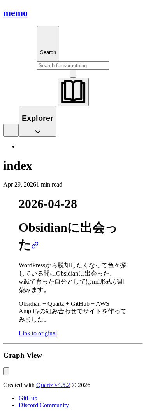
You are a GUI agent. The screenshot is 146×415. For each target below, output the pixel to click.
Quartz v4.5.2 (53, 385)
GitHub (28, 398)
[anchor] (35, 244)
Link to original (38, 333)
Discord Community (44, 405)
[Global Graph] (6, 371)
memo (15, 13)
